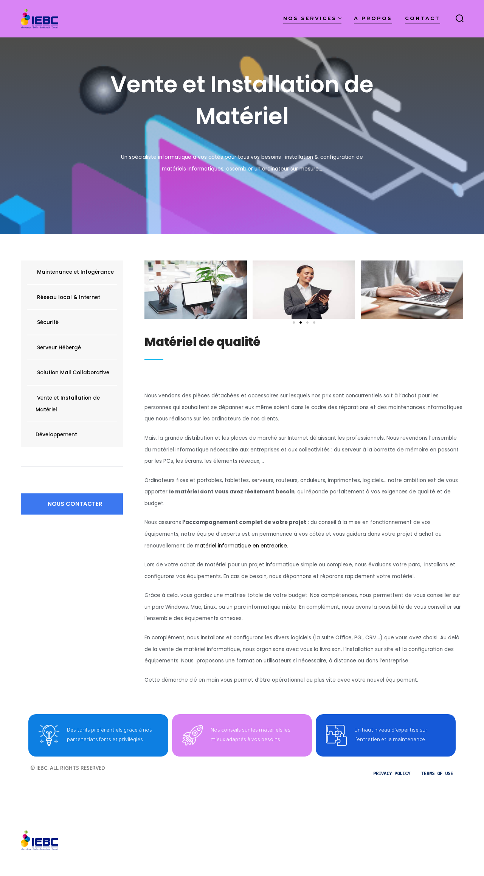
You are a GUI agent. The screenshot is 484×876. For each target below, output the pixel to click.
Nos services (310, 18)
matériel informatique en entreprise (241, 545)
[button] (72, 504)
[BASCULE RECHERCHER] (459, 19)
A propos (373, 18)
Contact (422, 18)
